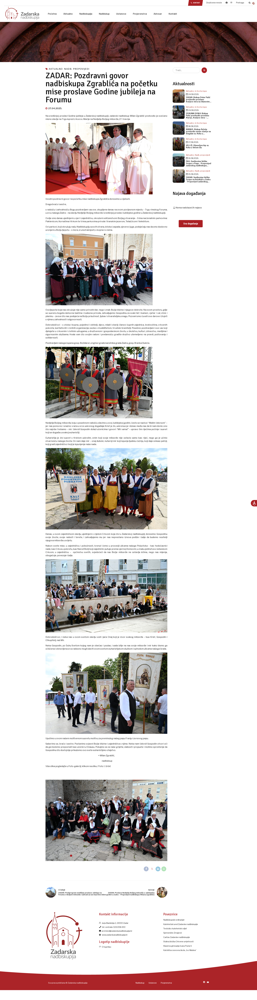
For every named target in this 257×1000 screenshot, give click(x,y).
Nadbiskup (104, 14)
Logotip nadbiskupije (114, 942)
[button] (51, 820)
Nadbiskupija (85, 14)
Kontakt (173, 14)
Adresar (158, 14)
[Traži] (249, 3)
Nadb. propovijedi (76, 68)
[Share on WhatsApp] (163, 869)
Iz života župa (201, 91)
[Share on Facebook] (146, 869)
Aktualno (68, 14)
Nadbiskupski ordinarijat (173, 920)
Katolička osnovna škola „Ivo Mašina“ (179, 950)
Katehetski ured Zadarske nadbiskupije (180, 924)
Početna (52, 14)
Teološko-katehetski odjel (175, 928)
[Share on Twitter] (152, 868)
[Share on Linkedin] (158, 869)
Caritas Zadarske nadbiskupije (176, 937)
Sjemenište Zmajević (172, 933)
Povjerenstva (140, 14)
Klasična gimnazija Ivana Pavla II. (177, 946)
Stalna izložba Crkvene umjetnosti (178, 941)
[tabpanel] (106, 820)
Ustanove (121, 14)
